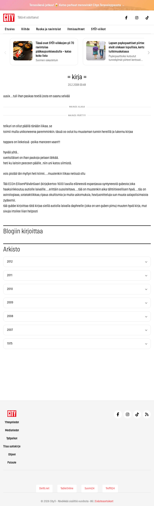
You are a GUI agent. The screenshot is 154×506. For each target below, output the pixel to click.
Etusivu (10, 29)
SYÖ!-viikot (98, 29)
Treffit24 (110, 488)
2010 (10, 289)
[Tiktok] (147, 17)
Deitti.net (44, 488)
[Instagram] (136, 17)
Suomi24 (89, 488)
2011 (9, 275)
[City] (11, 413)
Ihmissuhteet (76, 29)
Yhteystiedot (12, 422)
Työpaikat (11, 438)
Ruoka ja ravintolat (48, 29)
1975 (9, 343)
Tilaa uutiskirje (11, 446)
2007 (10, 329)
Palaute (11, 462)
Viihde (25, 29)
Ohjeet (12, 454)
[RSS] (147, 414)
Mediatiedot (12, 430)
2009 (10, 302)
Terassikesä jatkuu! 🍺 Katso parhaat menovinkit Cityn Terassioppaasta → (77, 5)
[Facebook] (126, 17)
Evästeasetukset (104, 501)
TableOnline (67, 488)
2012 (10, 261)
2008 (10, 316)
